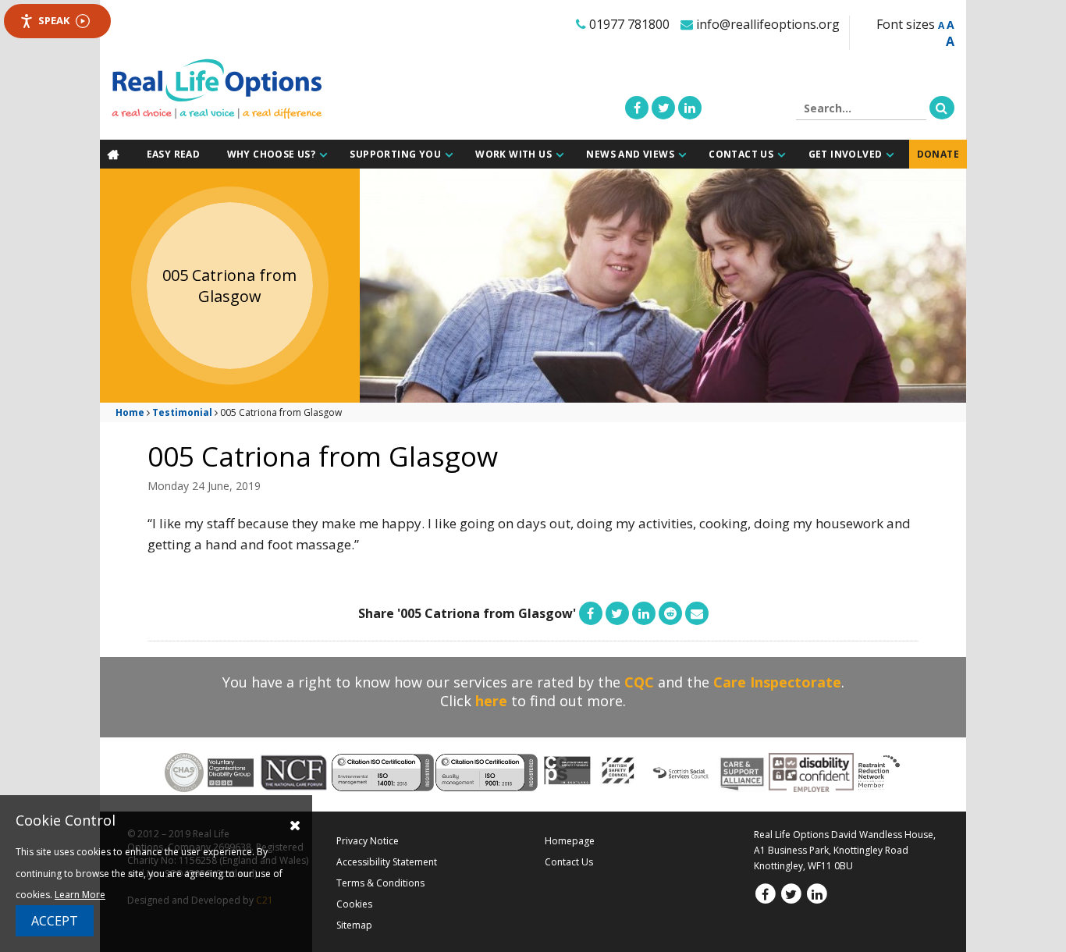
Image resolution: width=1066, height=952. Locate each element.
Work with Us (516, 154)
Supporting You (397, 154)
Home (129, 411)
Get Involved (847, 154)
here (491, 700)
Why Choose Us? (274, 154)
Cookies (354, 903)
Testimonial (182, 411)
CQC (639, 681)
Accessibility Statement (386, 861)
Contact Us (743, 154)
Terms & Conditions (380, 882)
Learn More (80, 894)
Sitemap (354, 924)
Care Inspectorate (777, 681)
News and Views (633, 154)
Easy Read (176, 154)
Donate (939, 154)
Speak (53, 20)
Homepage (570, 840)
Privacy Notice (367, 840)
